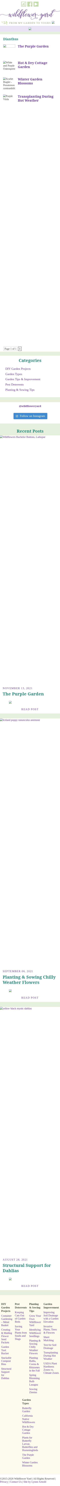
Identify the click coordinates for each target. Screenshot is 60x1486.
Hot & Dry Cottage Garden (32, 65)
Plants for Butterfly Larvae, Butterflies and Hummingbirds (30, 1444)
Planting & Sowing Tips (19, 389)
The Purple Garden (33, 46)
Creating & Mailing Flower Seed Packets (6, 1336)
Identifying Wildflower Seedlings (35, 1332)
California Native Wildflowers (28, 1418)
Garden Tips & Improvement (22, 379)
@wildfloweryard (30, 406)
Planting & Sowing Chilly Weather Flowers (29, 979)
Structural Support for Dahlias (27, 1268)
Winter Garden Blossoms (30, 81)
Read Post (29, 709)
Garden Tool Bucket (5, 1350)
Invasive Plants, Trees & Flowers (50, 1329)
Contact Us (16, 1481)
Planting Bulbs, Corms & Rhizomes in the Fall (34, 1364)
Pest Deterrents (14, 384)
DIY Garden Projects (18, 368)
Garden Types (13, 374)
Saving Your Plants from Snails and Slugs (21, 1333)
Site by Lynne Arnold (35, 1481)
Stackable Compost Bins (6, 1361)
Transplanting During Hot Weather (36, 98)
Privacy (4, 1481)
